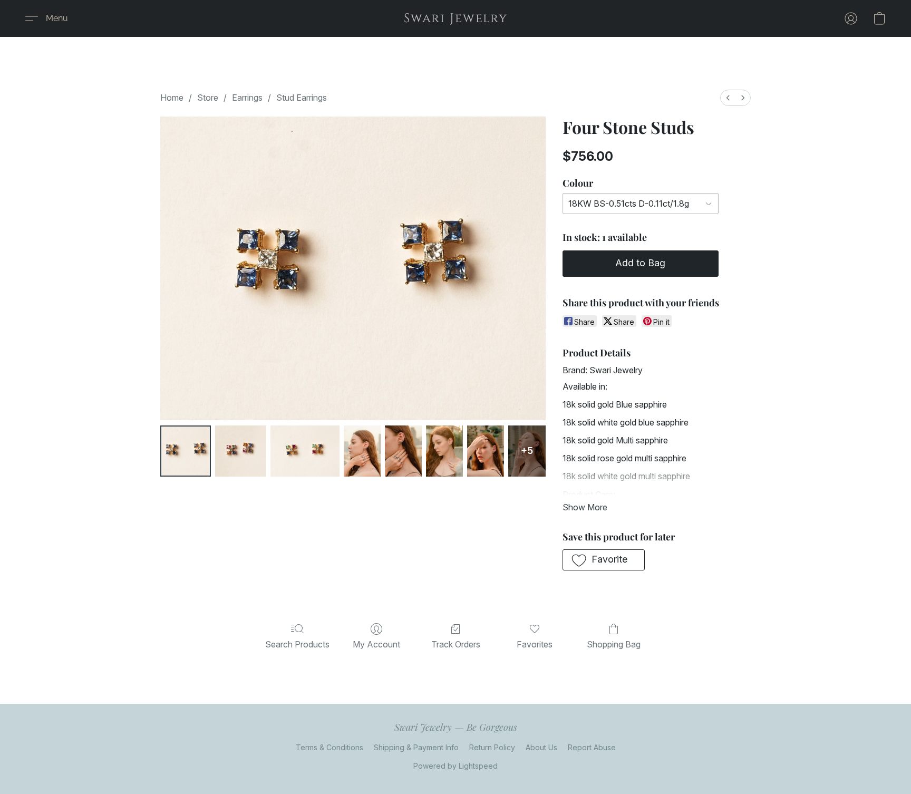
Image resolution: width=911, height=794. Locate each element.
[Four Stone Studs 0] (185, 450)
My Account (376, 644)
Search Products (297, 644)
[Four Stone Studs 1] (240, 450)
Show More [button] (585, 507)
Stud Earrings (301, 97)
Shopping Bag (614, 644)
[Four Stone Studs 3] (362, 450)
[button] (456, 18)
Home (171, 97)
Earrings (247, 97)
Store (207, 97)
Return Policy (492, 747)
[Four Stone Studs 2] (305, 450)
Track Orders (455, 644)
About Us (541, 747)
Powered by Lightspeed (455, 765)
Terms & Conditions (329, 747)
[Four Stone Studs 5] (444, 450)
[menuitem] (728, 97)
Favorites (535, 644)
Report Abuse (592, 747)
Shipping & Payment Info (416, 747)
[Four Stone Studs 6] (485, 450)
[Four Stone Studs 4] (403, 450)
